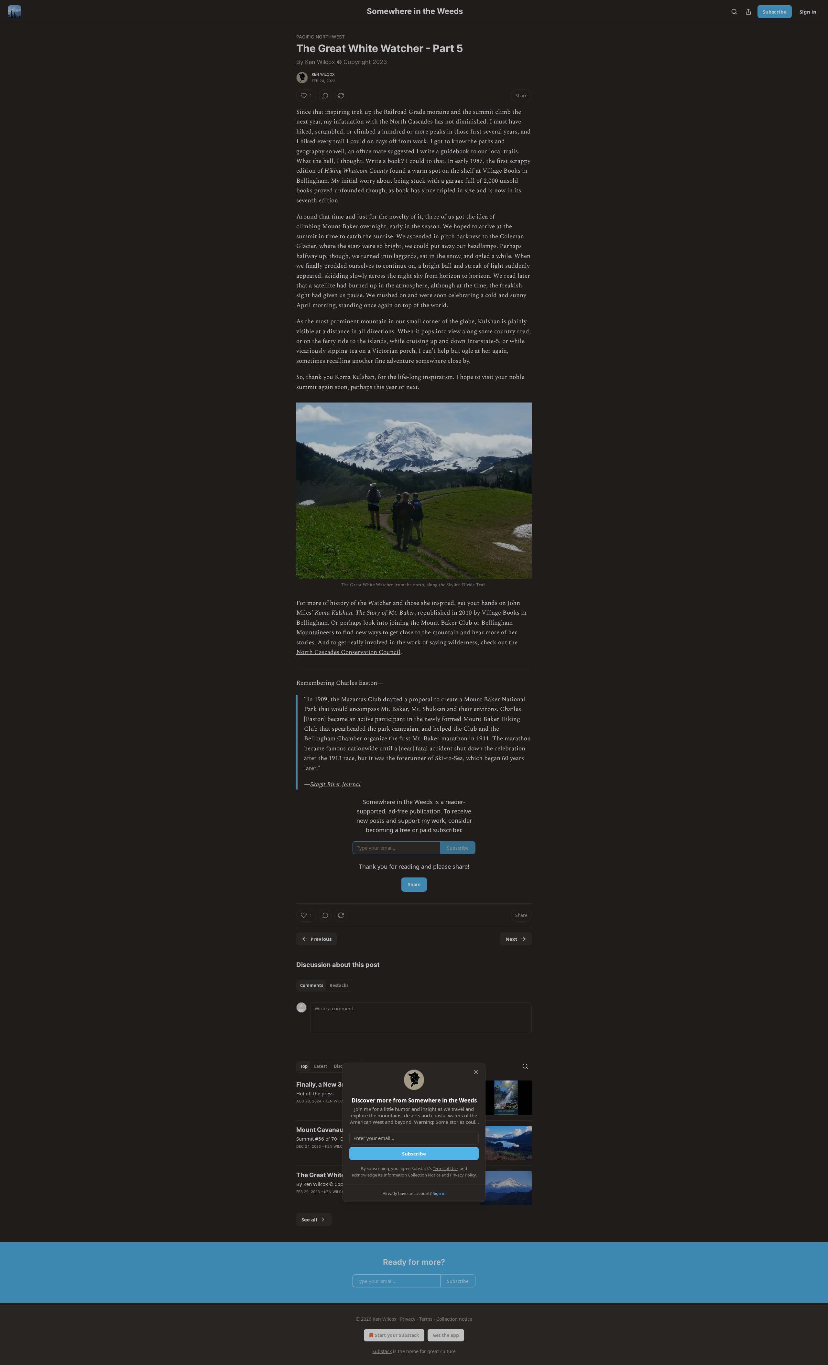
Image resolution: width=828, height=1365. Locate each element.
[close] (476, 1072)
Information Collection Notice (412, 1175)
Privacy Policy (463, 1175)
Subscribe (414, 1153)
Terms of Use (445, 1168)
